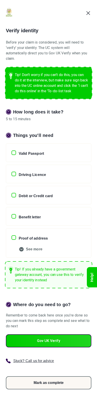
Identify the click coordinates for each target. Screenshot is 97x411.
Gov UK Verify (48, 341)
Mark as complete (49, 383)
